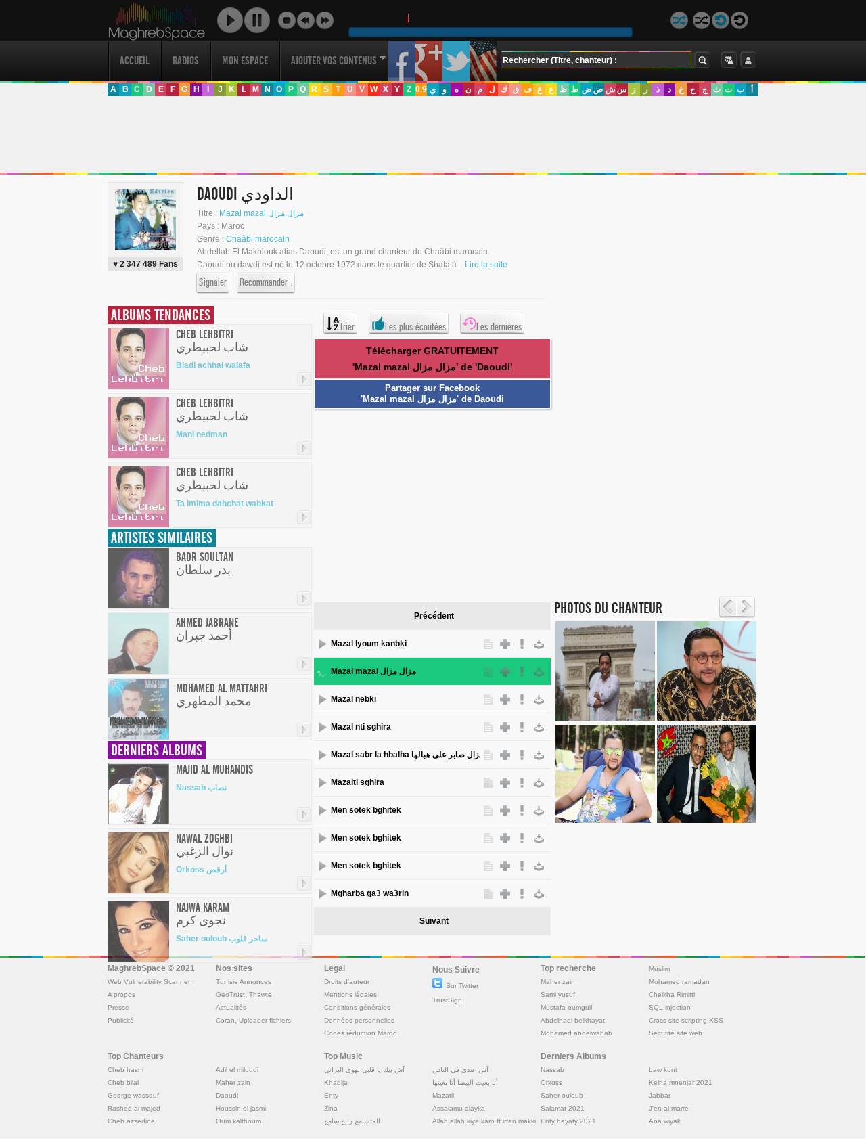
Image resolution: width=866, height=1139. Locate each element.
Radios (186, 60)
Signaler (213, 282)
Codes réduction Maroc (360, 1033)
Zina (331, 1108)
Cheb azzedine (131, 1121)
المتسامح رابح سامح (352, 1121)
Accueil (135, 60)
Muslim (659, 969)
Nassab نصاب (201, 787)
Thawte (260, 994)
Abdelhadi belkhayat (573, 1020)
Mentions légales (350, 994)
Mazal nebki (353, 699)
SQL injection (670, 1007)
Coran (225, 1020)
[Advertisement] (432, 134)
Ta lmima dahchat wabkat (224, 503)
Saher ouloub (562, 1095)
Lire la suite (486, 264)
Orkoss (551, 1082)
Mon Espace (245, 60)
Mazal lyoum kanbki (369, 643)
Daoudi (227, 1095)
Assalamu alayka (458, 1108)
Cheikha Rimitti (672, 994)
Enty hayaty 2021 (568, 1121)
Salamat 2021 (563, 1108)
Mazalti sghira (357, 782)
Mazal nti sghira (361, 727)
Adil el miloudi (237, 1069)
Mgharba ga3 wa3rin (370, 893)
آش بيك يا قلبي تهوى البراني (364, 1069)
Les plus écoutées (415, 327)
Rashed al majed (134, 1108)
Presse (118, 1007)
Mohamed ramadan (679, 981)
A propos (121, 994)
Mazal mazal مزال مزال (261, 213)
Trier (347, 327)
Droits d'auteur (346, 981)
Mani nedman (201, 434)
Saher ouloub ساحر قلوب (222, 938)
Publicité (121, 1020)
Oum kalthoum (238, 1121)
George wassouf (133, 1095)
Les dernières (499, 327)
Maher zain (558, 981)
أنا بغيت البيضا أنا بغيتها (465, 1082)
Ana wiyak (665, 1121)
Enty (331, 1095)
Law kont (663, 1069)
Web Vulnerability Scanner (149, 981)
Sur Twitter (462, 985)
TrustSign (447, 1000)
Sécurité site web (675, 1033)
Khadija (336, 1082)
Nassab (552, 1069)
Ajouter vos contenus (334, 60)
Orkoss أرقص (201, 869)
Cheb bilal (123, 1082)
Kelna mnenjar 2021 (680, 1082)
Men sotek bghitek (366, 810)
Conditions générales (357, 1007)
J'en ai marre (669, 1108)
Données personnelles (359, 1020)
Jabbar (659, 1095)
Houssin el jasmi (241, 1108)
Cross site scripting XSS (686, 1020)
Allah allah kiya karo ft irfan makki (484, 1121)
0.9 (421, 89)
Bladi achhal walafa (213, 365)
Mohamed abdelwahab (576, 1033)
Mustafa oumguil (566, 1007)
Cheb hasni (125, 1069)
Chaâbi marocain (258, 239)
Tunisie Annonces (243, 981)
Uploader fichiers (265, 1020)
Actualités (231, 1007)
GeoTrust (230, 994)
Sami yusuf (558, 994)
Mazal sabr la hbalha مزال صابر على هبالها (405, 754)
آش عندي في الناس (460, 1069)
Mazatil (443, 1095)
